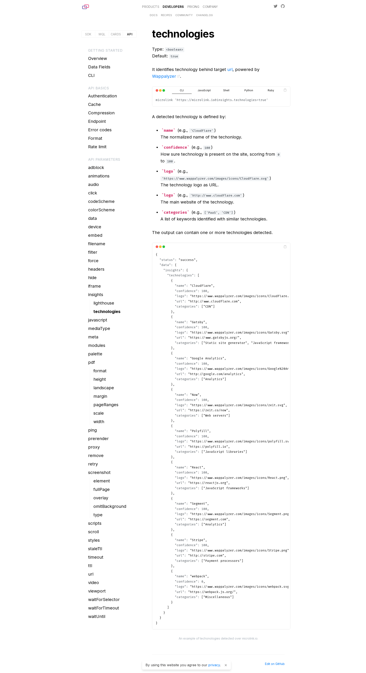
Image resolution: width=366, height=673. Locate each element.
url (230, 69)
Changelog (204, 15)
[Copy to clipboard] (285, 90)
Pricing (193, 6)
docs (154, 15)
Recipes (166, 15)
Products (150, 6)
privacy (214, 665)
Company (210, 6)
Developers (173, 6)
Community (184, 15)
